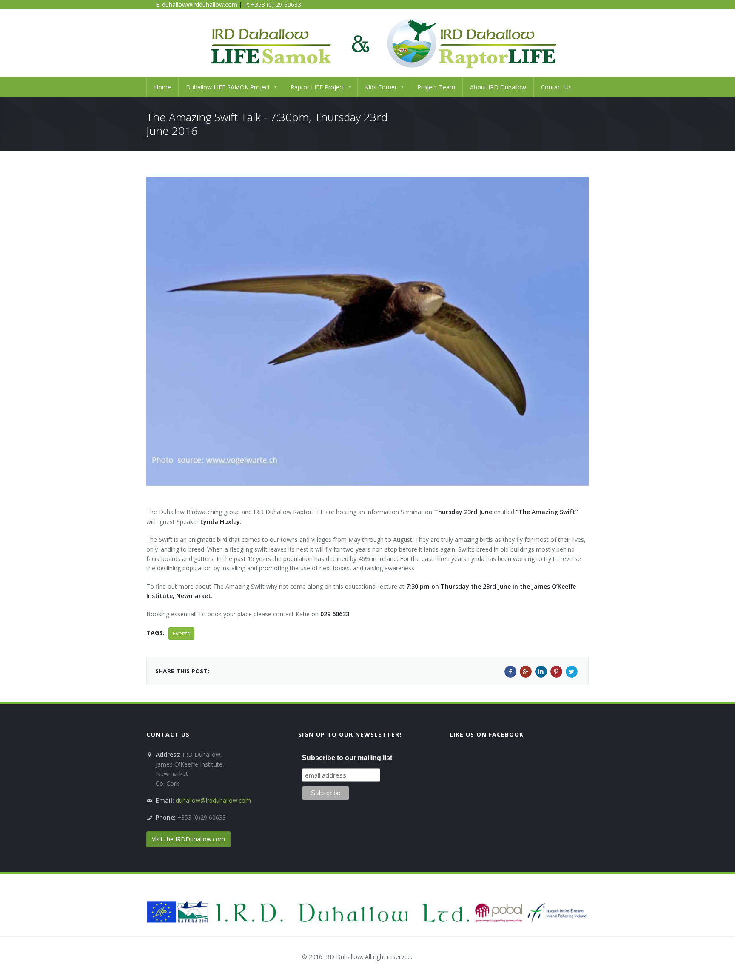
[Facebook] (510, 672)
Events (181, 633)
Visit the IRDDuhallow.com (188, 839)
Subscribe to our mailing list (347, 757)
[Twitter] (572, 672)
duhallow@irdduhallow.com (199, 4)
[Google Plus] (526, 672)
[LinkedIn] (541, 672)
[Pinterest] (556, 672)
